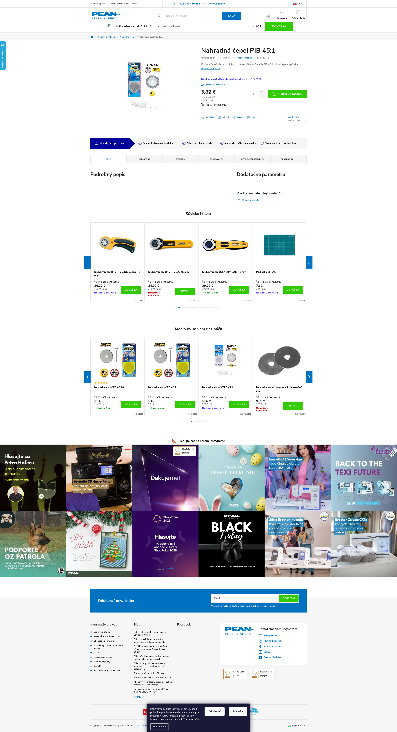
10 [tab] (204, 307)
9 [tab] (201, 307)
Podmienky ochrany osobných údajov (108, 646)
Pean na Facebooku (273, 646)
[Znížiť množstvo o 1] (261, 96)
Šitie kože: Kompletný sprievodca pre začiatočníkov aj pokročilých (151, 657)
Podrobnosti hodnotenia (241, 58)
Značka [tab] (216, 159)
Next (309, 262)
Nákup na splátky (102, 661)
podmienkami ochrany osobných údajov (258, 605)
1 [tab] (179, 307)
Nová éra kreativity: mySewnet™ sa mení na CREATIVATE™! (151, 690)
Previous (87, 262)
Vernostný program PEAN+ (107, 670)
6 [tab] (193, 307)
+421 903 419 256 (272, 641)
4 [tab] (187, 307)
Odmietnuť (214, 711)
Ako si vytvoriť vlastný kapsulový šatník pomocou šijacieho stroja (153, 683)
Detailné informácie (210, 68)
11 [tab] (207, 307)
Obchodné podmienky (104, 640)
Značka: (293, 117)
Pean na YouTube (272, 657)
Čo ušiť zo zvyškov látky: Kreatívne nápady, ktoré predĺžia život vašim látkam (150, 649)
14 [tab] (215, 307)
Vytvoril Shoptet (299, 725)
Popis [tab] (108, 159)
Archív (137, 697)
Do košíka (279, 26)
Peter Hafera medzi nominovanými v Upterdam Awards (151, 633)
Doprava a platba (98, 3)
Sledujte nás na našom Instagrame (201, 441)
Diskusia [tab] (180, 159)
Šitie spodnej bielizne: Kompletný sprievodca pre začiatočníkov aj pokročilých (149, 666)
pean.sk (267, 651)
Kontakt (97, 666)
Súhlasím (237, 711)
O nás (96, 652)
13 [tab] (212, 307)
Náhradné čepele (250, 200)
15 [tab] (218, 307)
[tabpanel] (118, 262)
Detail (185, 291)
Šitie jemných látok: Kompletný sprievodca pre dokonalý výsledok (150, 640)
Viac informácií (191, 719)
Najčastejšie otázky (103, 657)
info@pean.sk (270, 635)
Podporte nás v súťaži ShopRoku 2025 (152, 677)
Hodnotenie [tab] (144, 159)
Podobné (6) (287, 159)
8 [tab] (198, 307)
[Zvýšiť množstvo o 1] (261, 92)
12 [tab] (209, 307)
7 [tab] (195, 307)
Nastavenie (159, 726)
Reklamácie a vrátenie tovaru (124, 3)
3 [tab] (184, 307)
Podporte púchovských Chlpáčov (150, 673)
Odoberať (289, 598)
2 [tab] (182, 307)
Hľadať (231, 16)
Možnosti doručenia (215, 84)
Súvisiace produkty (251, 159)
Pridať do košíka (290, 94)
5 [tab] (190, 307)
